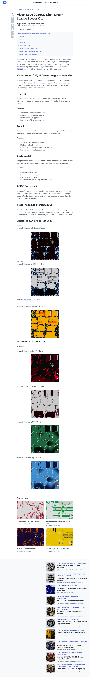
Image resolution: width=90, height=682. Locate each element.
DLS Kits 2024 (75, 596)
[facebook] (12, 18)
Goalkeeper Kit (23, 42)
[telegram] (12, 28)
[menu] (5, 2)
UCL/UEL (75, 666)
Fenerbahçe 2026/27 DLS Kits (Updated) (71, 669)
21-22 (58, 574)
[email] (12, 36)
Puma (59, 643)
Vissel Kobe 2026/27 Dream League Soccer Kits (34, 33)
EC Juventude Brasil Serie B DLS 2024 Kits (59, 522)
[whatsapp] (12, 25)
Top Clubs (65, 609)
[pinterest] (12, 32)
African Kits (65, 596)
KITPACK (75, 585)
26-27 (58, 563)
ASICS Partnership (24, 45)
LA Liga (83, 607)
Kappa (82, 630)
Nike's (58, 609)
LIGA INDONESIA (67, 575)
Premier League (61, 654)
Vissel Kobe (30, 59)
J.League (41, 64)
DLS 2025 (65, 652)
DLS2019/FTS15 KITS (75, 652)
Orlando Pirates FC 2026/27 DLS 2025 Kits (71, 601)
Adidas (64, 563)
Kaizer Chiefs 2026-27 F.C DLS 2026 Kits (71, 633)
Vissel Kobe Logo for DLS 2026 (28, 48)
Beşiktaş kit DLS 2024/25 (31, 300)
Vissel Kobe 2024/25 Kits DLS (28, 54)
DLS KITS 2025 (81, 563)
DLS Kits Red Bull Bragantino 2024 (29, 521)
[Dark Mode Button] (86, 3)
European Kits (62, 666)
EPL (68, 619)
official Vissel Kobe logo (29, 210)
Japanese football (40, 83)
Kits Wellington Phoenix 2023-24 (57, 549)
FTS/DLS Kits (81, 574)
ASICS (37, 67)
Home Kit (21, 36)
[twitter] (12, 21)
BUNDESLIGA (71, 563)
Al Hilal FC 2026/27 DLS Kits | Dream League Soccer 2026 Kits (69, 646)
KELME (59, 575)
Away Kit (21, 39)
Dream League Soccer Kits (45, 3)
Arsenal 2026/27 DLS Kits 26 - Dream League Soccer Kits (70, 658)
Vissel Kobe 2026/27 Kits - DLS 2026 (30, 51)
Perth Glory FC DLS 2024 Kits (27, 549)
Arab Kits (64, 641)
